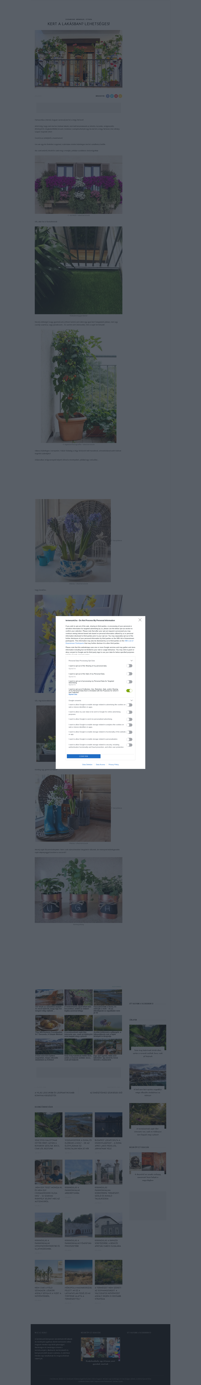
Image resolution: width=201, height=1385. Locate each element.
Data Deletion (87, 764)
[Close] (141, 620)
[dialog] (100, 692)
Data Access (100, 764)
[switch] (129, 665)
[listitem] (100, 660)
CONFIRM (83, 756)
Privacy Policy (114, 764)
